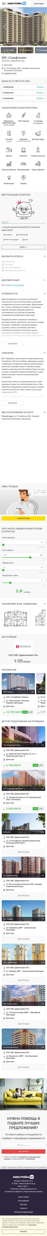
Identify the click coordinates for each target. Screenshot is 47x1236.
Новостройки (23, 1197)
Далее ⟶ (23, 247)
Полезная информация (23, 1212)
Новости (23, 1208)
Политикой (30, 1159)
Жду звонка (24, 1151)
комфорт (10, 73)
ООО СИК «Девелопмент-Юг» (13, 61)
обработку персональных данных (22, 1158)
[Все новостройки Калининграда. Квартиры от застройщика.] (23, 1177)
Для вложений (22, 235)
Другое (25, 240)
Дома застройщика (23, 661)
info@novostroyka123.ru (23, 1181)
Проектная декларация (14, 285)
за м (30, 712)
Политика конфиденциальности (23, 1189)
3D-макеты (27, 50)
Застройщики (23, 1201)
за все (25, 712)
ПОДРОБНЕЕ (12, 344)
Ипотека (23, 1204)
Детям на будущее (10, 240)
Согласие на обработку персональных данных (24, 1191)
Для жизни (7, 235)
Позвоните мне (23, 518)
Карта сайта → (23, 1186)
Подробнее (12, 403)
